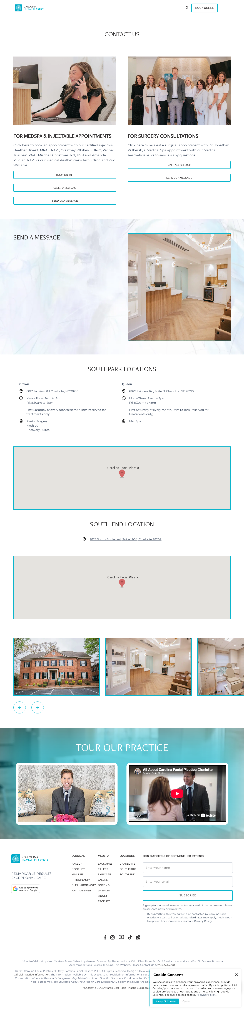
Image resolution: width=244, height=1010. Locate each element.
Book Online (204, 7)
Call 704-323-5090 (64, 187)
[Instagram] (112, 937)
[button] (122, 473)
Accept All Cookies (165, 1001)
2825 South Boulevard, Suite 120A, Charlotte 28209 (125, 539)
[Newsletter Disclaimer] (144, 915)
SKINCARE (104, 874)
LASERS (103, 879)
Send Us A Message (65, 200)
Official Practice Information (31, 974)
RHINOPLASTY (81, 879)
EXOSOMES (105, 863)
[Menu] (227, 7)
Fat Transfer (81, 890)
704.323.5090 (166, 965)
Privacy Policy (203, 921)
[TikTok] (130, 937)
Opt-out (187, 1001)
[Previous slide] (19, 707)
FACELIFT (78, 863)
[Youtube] (121, 937)
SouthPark (128, 869)
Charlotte (127, 863)
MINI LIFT (77, 874)
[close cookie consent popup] (236, 975)
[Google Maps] (138, 937)
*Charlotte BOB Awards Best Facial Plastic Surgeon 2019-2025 (122, 987)
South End (127, 874)
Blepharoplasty (84, 885)
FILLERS (103, 869)
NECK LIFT (78, 869)
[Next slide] (37, 707)
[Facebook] (105, 937)
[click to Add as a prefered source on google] (37, 888)
